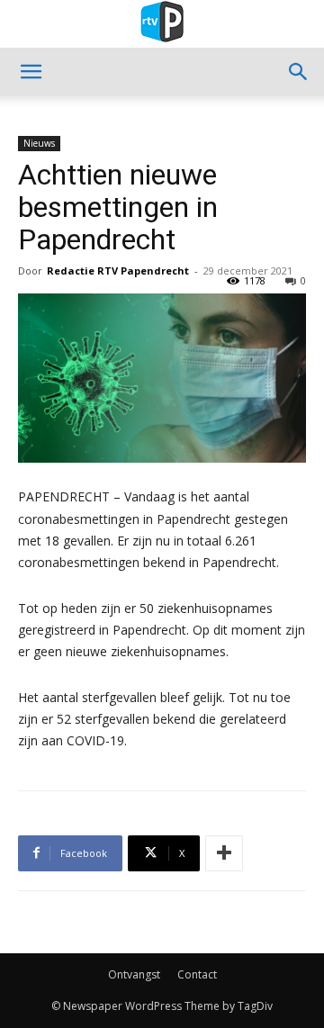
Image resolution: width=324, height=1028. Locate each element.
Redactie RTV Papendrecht (118, 270)
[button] (30, 72)
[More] (224, 853)
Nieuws (39, 143)
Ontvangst (134, 974)
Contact (197, 974)
